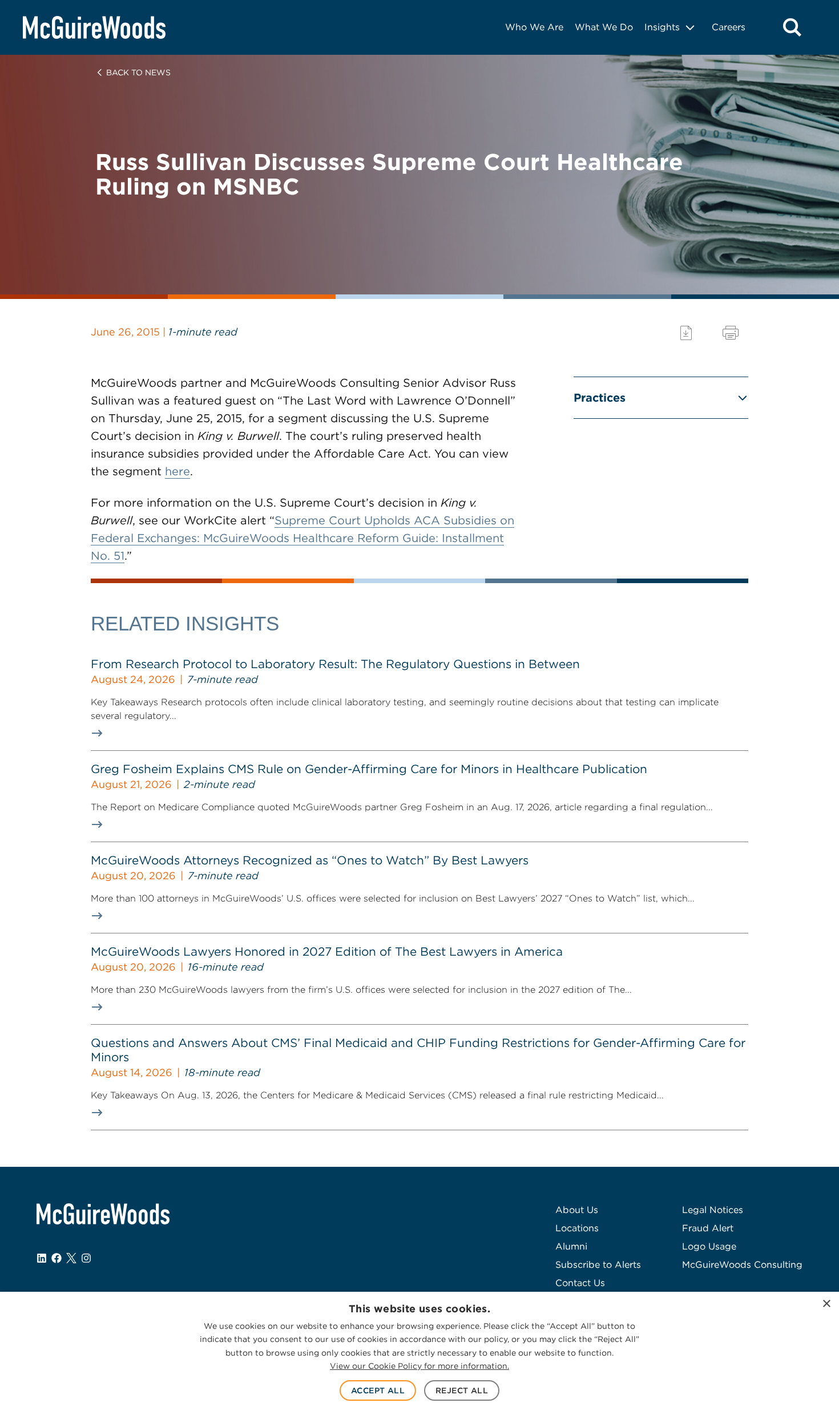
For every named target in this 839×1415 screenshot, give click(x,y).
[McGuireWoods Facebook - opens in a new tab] (56, 1258)
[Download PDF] (686, 333)
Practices (600, 398)
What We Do (604, 27)
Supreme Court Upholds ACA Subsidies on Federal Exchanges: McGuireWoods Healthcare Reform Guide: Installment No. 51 (302, 538)
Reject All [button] (461, 1390)
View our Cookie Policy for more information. (419, 1365)
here (177, 471)
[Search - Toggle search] (792, 27)
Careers (728, 27)
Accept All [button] (378, 1390)
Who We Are (534, 27)
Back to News (138, 72)
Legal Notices (712, 1209)
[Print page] (730, 333)
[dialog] (419, 1353)
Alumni (571, 1246)
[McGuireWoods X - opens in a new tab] (71, 1258)
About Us (576, 1209)
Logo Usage (709, 1246)
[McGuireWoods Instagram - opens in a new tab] (86, 1258)
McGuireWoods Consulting (742, 1264)
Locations (577, 1228)
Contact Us (580, 1282)
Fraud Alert (707, 1228)
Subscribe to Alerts (598, 1264)
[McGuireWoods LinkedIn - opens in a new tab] (42, 1258)
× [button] (826, 1304)
